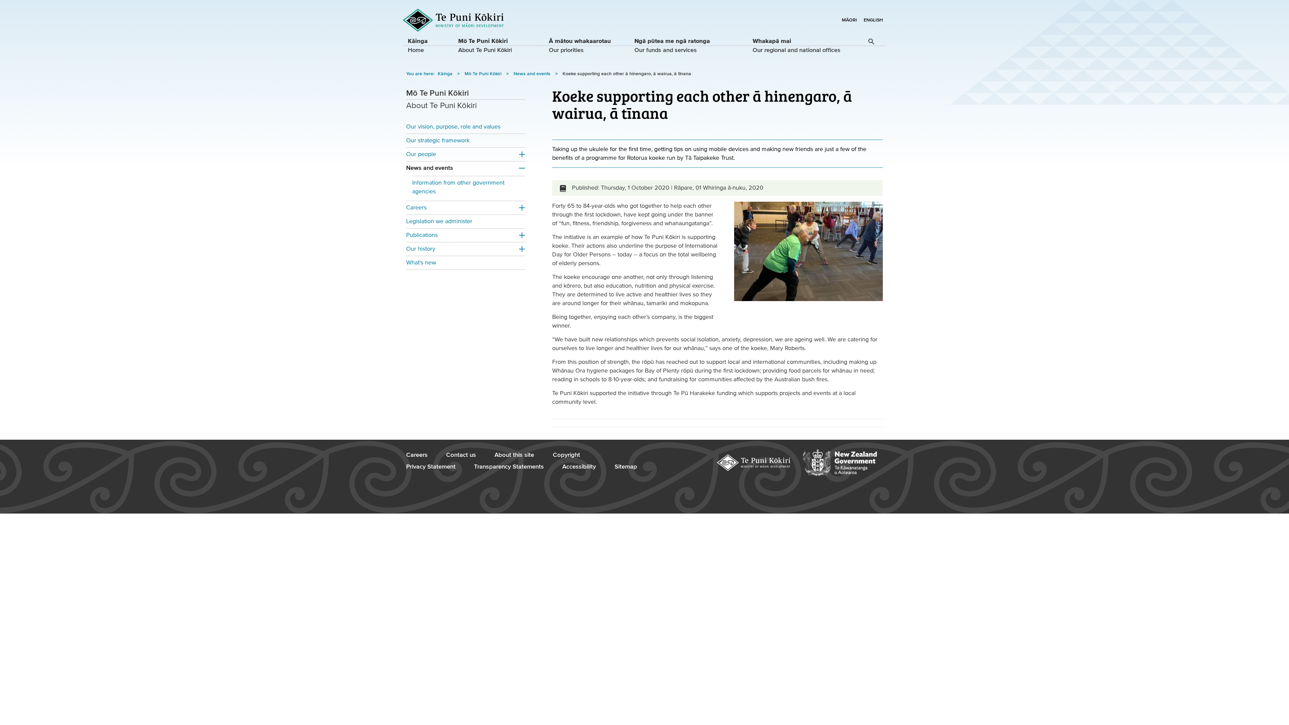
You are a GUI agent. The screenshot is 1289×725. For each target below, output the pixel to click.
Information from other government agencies (458, 187)
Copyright (566, 454)
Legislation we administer (439, 221)
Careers (416, 207)
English (873, 20)
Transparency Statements (509, 466)
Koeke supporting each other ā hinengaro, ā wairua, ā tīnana (627, 74)
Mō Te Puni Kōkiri (484, 74)
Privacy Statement (431, 466)
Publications (422, 235)
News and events (533, 74)
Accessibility (579, 466)
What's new (421, 262)
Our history (420, 248)
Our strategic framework (438, 140)
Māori (849, 20)
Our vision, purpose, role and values (453, 126)
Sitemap (626, 466)
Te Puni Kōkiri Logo (453, 20)
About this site (514, 454)
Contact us (461, 454)
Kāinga (446, 74)
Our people (421, 154)
